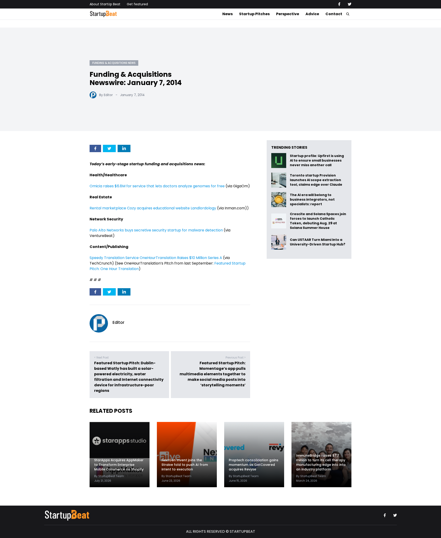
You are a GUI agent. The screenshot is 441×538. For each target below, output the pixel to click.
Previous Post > (236, 357)
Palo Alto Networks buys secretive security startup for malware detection (156, 230)
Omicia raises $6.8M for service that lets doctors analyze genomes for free (157, 186)
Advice (312, 14)
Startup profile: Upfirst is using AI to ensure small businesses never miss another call (317, 160)
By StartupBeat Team (109, 476)
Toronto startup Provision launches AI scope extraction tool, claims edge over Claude (316, 180)
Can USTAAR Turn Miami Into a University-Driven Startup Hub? (317, 242)
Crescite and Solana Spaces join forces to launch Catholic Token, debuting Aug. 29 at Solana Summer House (318, 221)
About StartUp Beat (105, 4)
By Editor (106, 95)
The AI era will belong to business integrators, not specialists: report (312, 199)
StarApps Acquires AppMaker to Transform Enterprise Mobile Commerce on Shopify (119, 465)
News (227, 14)
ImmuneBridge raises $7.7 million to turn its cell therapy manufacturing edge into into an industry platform (321, 462)
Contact (333, 14)
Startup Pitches (254, 14)
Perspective (287, 14)
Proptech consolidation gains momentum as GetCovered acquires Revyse (253, 465)
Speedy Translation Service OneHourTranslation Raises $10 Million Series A (156, 257)
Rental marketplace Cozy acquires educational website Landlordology (153, 208)
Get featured (137, 4)
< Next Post (101, 357)
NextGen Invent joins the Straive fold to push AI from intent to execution (184, 465)
